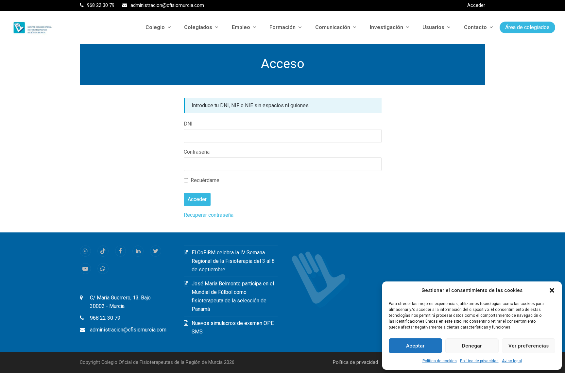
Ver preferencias (528, 346)
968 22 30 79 (105, 318)
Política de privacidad (479, 361)
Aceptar (415, 346)
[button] (552, 290)
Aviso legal (512, 361)
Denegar (472, 346)
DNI (188, 124)
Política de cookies (439, 361)
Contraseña (197, 152)
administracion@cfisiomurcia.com (128, 330)
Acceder (476, 5)
